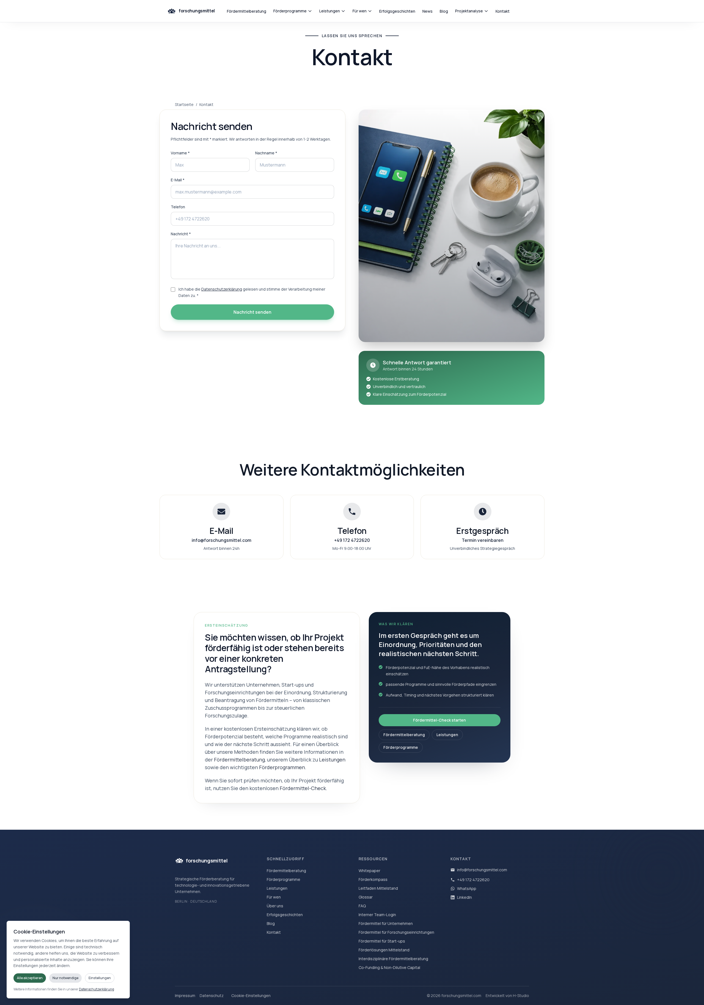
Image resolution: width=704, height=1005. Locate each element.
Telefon (178, 206)
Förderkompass (373, 879)
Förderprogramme (290, 10)
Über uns (275, 905)
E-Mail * (178, 179)
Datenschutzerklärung (221, 289)
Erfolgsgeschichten (397, 11)
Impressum (185, 995)
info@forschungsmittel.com (482, 869)
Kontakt (503, 11)
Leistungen (329, 10)
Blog (444, 11)
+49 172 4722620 (473, 879)
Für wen (360, 10)
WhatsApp (466, 888)
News (427, 11)
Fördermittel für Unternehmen (386, 923)
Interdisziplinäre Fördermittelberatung (393, 958)
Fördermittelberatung (246, 11)
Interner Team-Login (377, 914)
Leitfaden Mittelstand (378, 888)
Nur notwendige (65, 978)
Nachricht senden (252, 312)
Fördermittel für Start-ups (382, 941)
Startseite (184, 104)
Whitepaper (369, 870)
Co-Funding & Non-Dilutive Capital (389, 967)
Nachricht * (181, 233)
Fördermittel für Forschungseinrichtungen (396, 932)
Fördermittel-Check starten (439, 720)
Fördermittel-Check (303, 788)
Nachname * (266, 152)
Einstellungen (100, 978)
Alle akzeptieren (30, 978)
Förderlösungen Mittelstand (384, 949)
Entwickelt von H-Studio (507, 995)
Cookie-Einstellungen (251, 995)
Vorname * (180, 152)
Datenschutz (212, 995)
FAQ (362, 905)
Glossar (366, 897)
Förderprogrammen (282, 767)
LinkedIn (464, 897)
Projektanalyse (469, 10)
